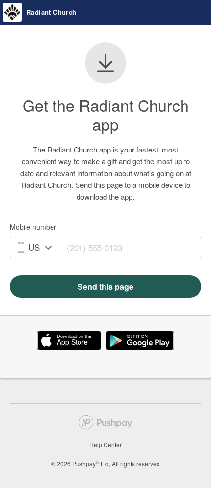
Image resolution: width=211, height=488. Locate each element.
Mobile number (33, 227)
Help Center (105, 444)
